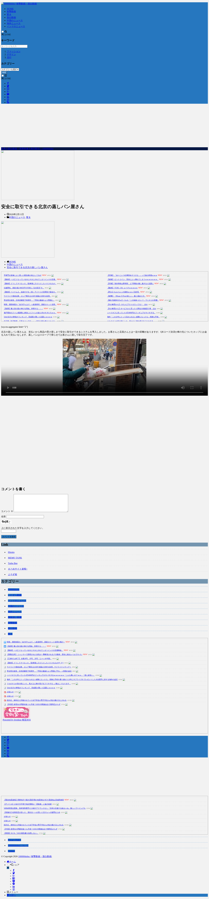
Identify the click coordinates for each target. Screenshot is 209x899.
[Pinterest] (14, 889)
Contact (11, 851)
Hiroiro (11, 552)
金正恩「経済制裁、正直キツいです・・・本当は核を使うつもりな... (30, 321)
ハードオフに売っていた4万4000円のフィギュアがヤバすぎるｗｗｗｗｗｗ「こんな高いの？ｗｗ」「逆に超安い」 (51, 675)
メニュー (13, 892)
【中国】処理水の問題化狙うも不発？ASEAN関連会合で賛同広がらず (33, 704)
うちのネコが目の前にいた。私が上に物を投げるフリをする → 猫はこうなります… (39, 684)
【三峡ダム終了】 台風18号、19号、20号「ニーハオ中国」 (29, 659)
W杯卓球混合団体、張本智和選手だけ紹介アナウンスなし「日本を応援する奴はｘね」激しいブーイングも (45, 808)
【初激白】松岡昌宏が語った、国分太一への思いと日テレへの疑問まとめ (32, 812)
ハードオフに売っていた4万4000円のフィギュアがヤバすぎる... (131, 313)
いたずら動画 (15, 595)
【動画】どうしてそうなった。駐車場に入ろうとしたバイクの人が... (30, 284)
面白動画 (11, 17)
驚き (9, 14)
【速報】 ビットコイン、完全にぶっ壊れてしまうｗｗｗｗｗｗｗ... (132, 279)
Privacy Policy (14, 840)
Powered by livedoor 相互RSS (17, 720)
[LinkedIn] (14, 886)
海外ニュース (13, 23)
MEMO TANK (15, 558)
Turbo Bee (12, 563)
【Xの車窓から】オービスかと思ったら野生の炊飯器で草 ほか (131, 309)
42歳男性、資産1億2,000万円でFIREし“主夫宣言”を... (24, 288)
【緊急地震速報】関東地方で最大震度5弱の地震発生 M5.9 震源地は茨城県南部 (34, 800)
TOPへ (12, 895)
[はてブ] (14, 878)
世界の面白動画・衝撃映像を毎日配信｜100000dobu (27, 148)
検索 (4, 72)
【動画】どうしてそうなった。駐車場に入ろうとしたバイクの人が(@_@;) (35, 663)
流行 (9, 57)
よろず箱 (12, 574)
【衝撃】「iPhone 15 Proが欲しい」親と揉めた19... (126, 296)
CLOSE (7, 34)
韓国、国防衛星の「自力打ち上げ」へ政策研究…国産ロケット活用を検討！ (36, 642)
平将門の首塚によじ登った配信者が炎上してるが (22, 275)
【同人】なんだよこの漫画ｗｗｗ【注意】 (123, 292)
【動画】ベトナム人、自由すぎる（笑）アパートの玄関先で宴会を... (30, 292)
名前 (3, 516)
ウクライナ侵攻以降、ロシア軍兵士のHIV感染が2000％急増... (27, 296)
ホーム (12, 861)
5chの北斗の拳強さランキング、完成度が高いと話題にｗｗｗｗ (28, 317)
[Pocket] (14, 881)
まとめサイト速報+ (17, 569)
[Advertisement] (104, 126)
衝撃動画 (11, 11)
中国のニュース (15, 20)
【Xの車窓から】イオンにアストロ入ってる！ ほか (127, 304)
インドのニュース (16, 26)
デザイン (11, 54)
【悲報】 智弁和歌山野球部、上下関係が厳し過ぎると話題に (130, 284)
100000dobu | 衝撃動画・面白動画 (35, 856)
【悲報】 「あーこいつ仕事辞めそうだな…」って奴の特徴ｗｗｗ (132, 275)
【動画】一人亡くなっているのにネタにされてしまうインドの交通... (30, 279)
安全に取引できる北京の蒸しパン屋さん (27, 267)
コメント (7, 511)
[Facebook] (14, 870)
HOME (10, 9)
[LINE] (14, 884)
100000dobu (13, 589)
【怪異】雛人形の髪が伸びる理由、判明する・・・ (23, 309)
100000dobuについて (18, 845)
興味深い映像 (15, 617)
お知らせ (10, 692)
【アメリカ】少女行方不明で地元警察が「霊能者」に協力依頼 (28, 804)
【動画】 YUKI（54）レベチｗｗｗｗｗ (122, 288)
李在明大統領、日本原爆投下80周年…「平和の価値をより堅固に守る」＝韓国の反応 (39, 671)
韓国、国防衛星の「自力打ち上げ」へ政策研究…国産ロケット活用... (30, 304)
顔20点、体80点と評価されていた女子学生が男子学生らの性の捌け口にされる (37, 700)
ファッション (13, 51)
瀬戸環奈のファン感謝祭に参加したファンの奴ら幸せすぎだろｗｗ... (30, 313)
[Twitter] (14, 873)
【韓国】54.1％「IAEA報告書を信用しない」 (21, 833)
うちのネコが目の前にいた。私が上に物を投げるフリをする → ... (132, 321)
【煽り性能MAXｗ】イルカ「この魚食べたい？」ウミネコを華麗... (133, 300)
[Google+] (14, 876)
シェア (16, 865)
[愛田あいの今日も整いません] (16, 717)
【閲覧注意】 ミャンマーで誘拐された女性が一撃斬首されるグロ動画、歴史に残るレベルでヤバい (44, 654)
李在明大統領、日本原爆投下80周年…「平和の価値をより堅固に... (29, 300)
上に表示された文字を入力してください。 (22, 528)
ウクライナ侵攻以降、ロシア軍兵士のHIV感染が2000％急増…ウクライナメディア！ (39, 667)
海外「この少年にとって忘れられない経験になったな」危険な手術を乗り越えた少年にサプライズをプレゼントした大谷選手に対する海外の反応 (62, 679)
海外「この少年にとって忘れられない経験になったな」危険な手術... (133, 317)
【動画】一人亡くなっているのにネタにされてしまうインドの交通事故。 (35, 650)
